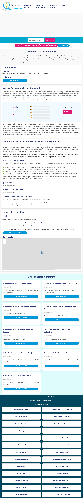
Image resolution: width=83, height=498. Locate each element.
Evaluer (67, 112)
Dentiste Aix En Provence (21, 410)
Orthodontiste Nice (62, 473)
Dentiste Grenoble (21, 424)
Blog (63, 5)
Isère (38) (45, 46)
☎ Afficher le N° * (15, 80)
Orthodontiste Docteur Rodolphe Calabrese (60, 284)
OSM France (77, 269)
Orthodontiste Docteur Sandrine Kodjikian (19, 353)
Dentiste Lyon (21, 431)
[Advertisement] (41, 25)
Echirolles (53, 46)
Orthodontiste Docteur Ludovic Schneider (19, 284)
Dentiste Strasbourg (21, 459)
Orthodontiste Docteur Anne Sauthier (58, 353)
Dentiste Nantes (21, 452)
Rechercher (50, 40)
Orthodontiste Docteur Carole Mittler (17, 376)
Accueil (19, 46)
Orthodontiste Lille (62, 466)
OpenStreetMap (66, 269)
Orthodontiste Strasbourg (62, 459)
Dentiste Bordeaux (21, 417)
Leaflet (56, 269)
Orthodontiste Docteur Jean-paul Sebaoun (19, 306)
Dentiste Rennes (21, 487)
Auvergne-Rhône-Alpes (31, 46)
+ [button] (4, 240)
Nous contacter (48, 401)
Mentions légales (35, 401)
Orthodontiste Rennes (62, 487)
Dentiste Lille (21, 466)
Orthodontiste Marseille (62, 445)
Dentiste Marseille (21, 445)
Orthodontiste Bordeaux (62, 417)
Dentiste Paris (21, 438)
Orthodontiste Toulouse (62, 494)
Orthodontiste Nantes (62, 452)
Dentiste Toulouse (21, 494)
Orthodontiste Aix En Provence (62, 410)
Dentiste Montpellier (21, 480)
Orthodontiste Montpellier (62, 480)
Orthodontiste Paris (61, 438)
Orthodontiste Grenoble (62, 424)
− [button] (4, 243)
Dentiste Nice (21, 473)
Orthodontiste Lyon (61, 431)
